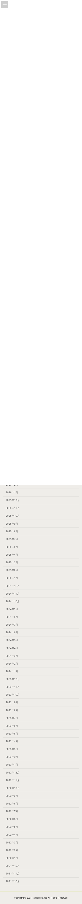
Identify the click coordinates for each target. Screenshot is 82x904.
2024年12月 (13, 585)
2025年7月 (12, 539)
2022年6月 (12, 819)
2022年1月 (12, 858)
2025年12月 (13, 500)
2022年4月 (12, 834)
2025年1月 (12, 578)
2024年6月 (12, 632)
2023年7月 (12, 718)
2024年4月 (12, 648)
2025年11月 (13, 508)
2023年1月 (12, 764)
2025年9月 (12, 523)
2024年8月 (12, 616)
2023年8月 (12, 710)
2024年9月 (12, 609)
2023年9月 (12, 702)
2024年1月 (12, 671)
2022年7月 (12, 811)
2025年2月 (12, 570)
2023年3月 (12, 749)
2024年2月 (12, 663)
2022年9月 (12, 795)
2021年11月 (13, 873)
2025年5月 (12, 546)
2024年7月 (12, 624)
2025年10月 (13, 515)
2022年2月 (12, 850)
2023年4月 (12, 741)
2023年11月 (13, 686)
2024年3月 (12, 655)
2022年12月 (13, 772)
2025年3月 (12, 562)
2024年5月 (12, 640)
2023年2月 (12, 756)
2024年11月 (13, 593)
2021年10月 (13, 881)
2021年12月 (13, 865)
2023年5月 (12, 733)
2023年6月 (12, 725)
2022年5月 (12, 827)
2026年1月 (12, 492)
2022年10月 (13, 788)
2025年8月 (12, 531)
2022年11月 (13, 780)
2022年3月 (12, 842)
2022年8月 (12, 803)
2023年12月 (13, 679)
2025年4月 (12, 554)
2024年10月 (13, 601)
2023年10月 (13, 694)
